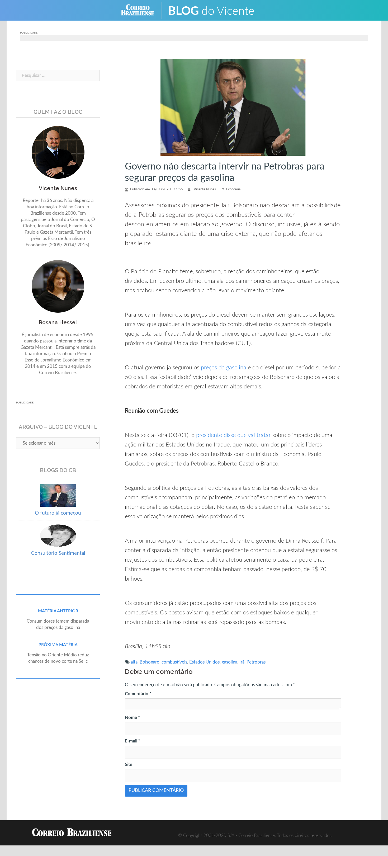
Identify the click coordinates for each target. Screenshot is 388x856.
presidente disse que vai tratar (233, 435)
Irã (241, 662)
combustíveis (174, 662)
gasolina (229, 662)
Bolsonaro (149, 662)
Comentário (138, 694)
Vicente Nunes (205, 189)
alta (134, 662)
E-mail (132, 741)
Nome (132, 717)
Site (128, 764)
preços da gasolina (223, 367)
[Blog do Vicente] (215, 10)
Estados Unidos (204, 662)
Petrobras (256, 662)
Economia (233, 189)
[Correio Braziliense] (141, 10)
